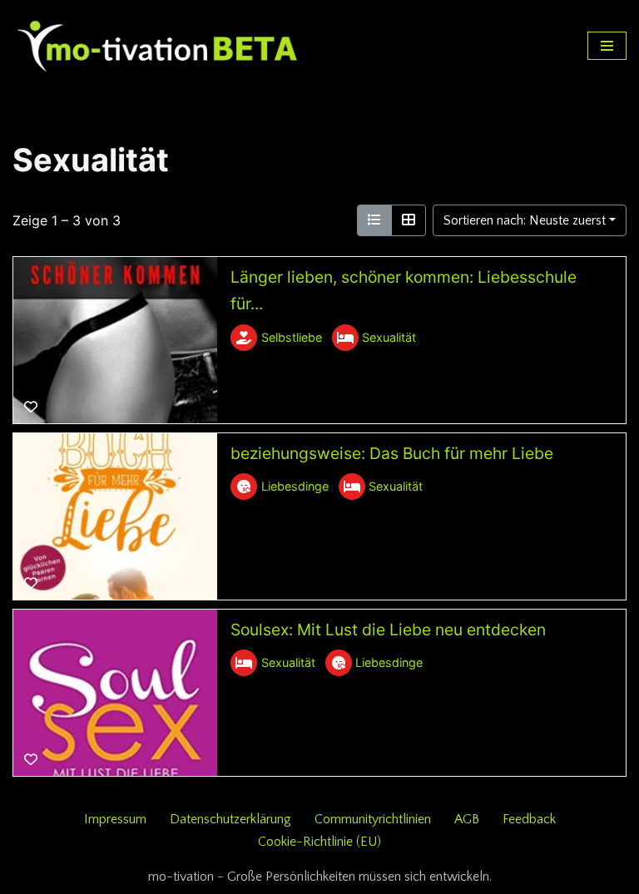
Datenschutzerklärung (230, 819)
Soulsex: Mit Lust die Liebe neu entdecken (388, 630)
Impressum (115, 819)
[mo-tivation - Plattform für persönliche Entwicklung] (158, 46)
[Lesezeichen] (30, 407)
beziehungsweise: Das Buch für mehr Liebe (391, 453)
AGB (466, 819)
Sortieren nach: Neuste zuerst (524, 220)
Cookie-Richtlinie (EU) (319, 841)
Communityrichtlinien (373, 819)
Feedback (529, 819)
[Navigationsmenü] (607, 46)
